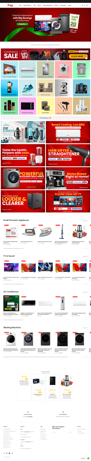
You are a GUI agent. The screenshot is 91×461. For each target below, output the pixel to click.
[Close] (87, 444)
